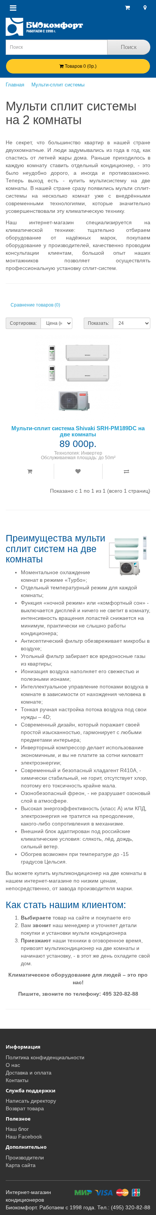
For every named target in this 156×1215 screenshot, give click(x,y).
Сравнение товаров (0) (35, 305)
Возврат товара (25, 1108)
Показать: (98, 323)
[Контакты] (144, 8)
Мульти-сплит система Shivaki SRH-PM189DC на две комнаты (78, 431)
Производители (25, 1157)
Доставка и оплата (28, 1073)
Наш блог (17, 1129)
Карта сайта (21, 1165)
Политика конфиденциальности (45, 1057)
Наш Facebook (24, 1137)
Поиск (129, 47)
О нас (13, 1065)
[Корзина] (127, 8)
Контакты (17, 1080)
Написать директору (31, 1101)
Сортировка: (23, 323)
